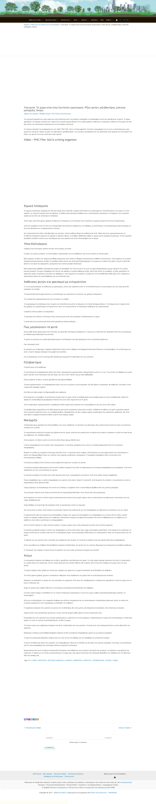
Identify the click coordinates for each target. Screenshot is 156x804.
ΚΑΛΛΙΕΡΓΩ (62, 793)
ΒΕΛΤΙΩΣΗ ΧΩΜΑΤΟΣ (56, 660)
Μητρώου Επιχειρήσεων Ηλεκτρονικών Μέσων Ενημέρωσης (72, 787)
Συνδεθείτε (108, 738)
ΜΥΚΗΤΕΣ (87, 660)
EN (127, 20)
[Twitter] (31, 719)
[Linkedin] (33, 719)
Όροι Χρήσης (47, 774)
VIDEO (34, 660)
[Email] (36, 719)
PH (29, 660)
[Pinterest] (29, 719)
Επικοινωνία (69, 776)
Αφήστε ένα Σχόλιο (31, 114)
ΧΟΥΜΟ (108, 660)
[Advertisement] (78, 41)
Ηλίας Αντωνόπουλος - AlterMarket (104, 793)
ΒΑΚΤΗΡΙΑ (42, 660)
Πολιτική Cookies (60, 774)
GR (124, 20)
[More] (38, 719)
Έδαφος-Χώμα (45, 114)
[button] (42, 20)
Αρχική (26, 25)
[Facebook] (25, 719)
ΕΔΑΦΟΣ (69, 660)
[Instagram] (27, 719)
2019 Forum (37, 774)
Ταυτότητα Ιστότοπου (76, 774)
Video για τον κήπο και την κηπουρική (45, 25)
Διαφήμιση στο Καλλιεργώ (53, 776)
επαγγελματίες (126, 782)
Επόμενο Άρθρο (125, 728)
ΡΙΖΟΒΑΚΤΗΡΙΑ (98, 660)
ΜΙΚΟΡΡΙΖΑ (78, 660)
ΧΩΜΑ (115, 660)
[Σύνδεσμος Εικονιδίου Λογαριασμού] (117, 20)
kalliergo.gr (102, 787)
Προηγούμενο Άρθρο (32, 728)
